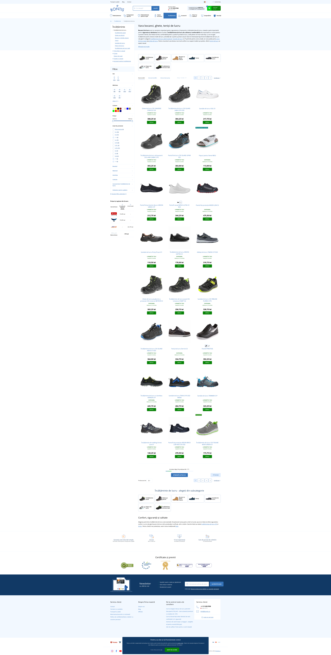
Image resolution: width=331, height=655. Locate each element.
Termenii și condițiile (116, 609)
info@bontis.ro (205, 611)
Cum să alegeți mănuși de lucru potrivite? (178, 609)
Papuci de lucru (119, 46)
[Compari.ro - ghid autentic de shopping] (127, 565)
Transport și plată (114, 2)
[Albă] (181, 202)
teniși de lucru (214, 41)
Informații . (202, 589)
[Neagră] (178, 202)
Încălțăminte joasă (120, 33)
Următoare (216, 78)
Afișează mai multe (143, 46)
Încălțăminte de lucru (120, 30)
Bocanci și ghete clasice (122, 38)
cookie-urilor (180, 643)
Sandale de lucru (120, 43)
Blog (123, 2)
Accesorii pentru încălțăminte (122, 61)
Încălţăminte (117, 21)
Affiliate (140, 612)
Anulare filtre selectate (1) (119, 194)
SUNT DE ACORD (172, 650)
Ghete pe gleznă (119, 35)
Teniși (116, 40)
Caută (155, 8)
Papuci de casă (118, 56)
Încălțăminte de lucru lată (122, 48)
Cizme (115, 53)
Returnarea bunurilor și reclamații (120, 614)
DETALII (152, 122)
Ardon (140, 526)
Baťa (177, 526)
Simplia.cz (217, 651)
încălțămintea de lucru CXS (209, 524)
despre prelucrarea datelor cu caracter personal (205, 589)
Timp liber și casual (119, 51)
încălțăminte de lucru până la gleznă (161, 39)
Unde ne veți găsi (208, 617)
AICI (161, 649)
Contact (129, 2)
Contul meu (218, 2)
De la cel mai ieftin (152, 78)
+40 (173, 8)
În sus (216, 475)
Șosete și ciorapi (118, 58)
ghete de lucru (153, 41)
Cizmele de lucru (177, 39)
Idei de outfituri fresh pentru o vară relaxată (179, 627)
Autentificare (216, 584)
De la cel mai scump (165, 78)
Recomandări (141, 78)
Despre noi (141, 606)
